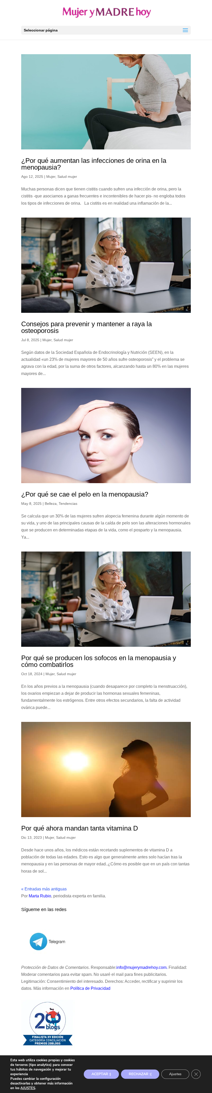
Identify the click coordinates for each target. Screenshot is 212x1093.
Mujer (50, 176)
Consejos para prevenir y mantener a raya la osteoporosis (86, 327)
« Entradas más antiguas (44, 889)
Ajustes (175, 1074)
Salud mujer (67, 176)
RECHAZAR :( (140, 1074)
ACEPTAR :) (101, 1074)
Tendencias (68, 503)
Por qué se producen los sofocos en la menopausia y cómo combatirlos (98, 661)
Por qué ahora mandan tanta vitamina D (79, 828)
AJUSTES (27, 1088)
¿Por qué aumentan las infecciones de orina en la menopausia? (93, 164)
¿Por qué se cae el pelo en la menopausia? (84, 494)
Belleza (51, 503)
